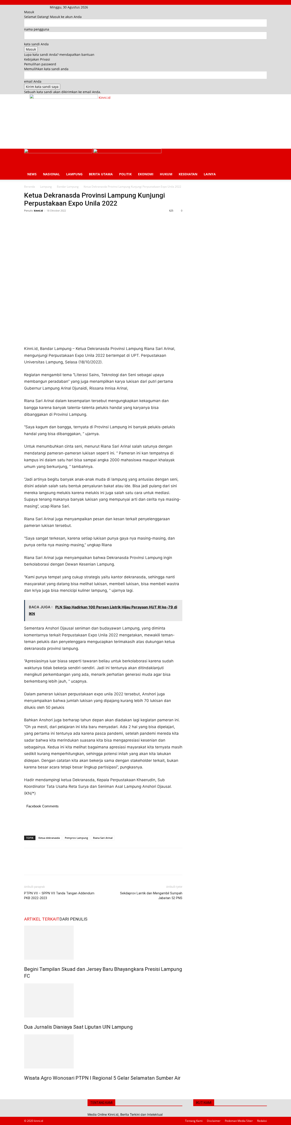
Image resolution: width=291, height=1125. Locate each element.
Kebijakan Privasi (37, 59)
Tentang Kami (194, 1121)
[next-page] (28, 1088)
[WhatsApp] (60, 220)
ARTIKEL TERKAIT (41, 919)
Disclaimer (214, 1121)
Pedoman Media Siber (239, 1121)
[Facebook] (31, 7)
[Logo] (58, 152)
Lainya (210, 174)
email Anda (32, 81)
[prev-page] (25, 1088)
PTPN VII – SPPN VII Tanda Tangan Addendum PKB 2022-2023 (59, 895)
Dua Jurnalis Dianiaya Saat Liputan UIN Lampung (78, 1027)
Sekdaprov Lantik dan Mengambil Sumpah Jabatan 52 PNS (151, 895)
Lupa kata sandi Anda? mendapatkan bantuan (59, 54)
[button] (261, 154)
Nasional (51, 174)
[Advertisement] (112, 131)
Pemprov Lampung (76, 837)
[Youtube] (37, 7)
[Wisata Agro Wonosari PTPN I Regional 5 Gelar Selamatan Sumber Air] (103, 1051)
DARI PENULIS (73, 919)
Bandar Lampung (68, 187)
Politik (125, 174)
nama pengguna (36, 29)
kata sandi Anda (36, 44)
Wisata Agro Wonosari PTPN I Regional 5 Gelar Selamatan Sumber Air (102, 1078)
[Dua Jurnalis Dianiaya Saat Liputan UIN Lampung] (103, 1000)
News (32, 174)
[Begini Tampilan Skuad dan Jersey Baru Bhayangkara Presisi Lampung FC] (103, 943)
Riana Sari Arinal (103, 837)
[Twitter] (39, 220)
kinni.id (38, 210)
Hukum (166, 174)
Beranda (29, 187)
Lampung (74, 174)
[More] (70, 220)
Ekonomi (145, 174)
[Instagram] (34, 7)
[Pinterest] (49, 220)
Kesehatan (188, 174)
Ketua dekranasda (49, 837)
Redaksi (262, 1121)
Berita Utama (101, 174)
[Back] (94, 7)
